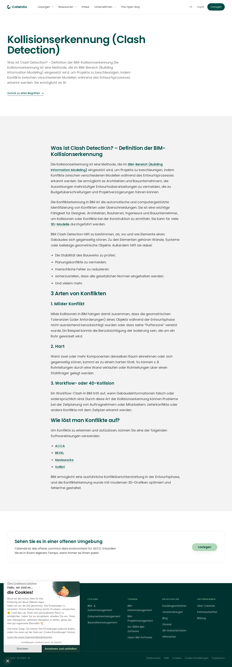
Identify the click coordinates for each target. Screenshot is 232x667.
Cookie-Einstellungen (196, 658)
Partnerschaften (207, 612)
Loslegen (216, 7)
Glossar (167, 624)
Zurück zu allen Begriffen (25, 93)
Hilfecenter (169, 636)
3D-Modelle (60, 224)
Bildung (201, 618)
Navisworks (64, 460)
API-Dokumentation (174, 630)
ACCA (60, 446)
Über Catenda (206, 606)
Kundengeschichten (174, 606)
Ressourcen (66, 7)
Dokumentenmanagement (104, 616)
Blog (165, 618)
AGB (166, 658)
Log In (200, 7)
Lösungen (44, 7)
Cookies (176, 658)
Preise (85, 7)
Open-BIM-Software (140, 637)
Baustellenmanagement (102, 622)
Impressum (218, 658)
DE (191, 6)
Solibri (60, 467)
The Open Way (130, 7)
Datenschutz (153, 658)
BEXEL (59, 453)
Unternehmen (103, 7)
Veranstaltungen (172, 612)
